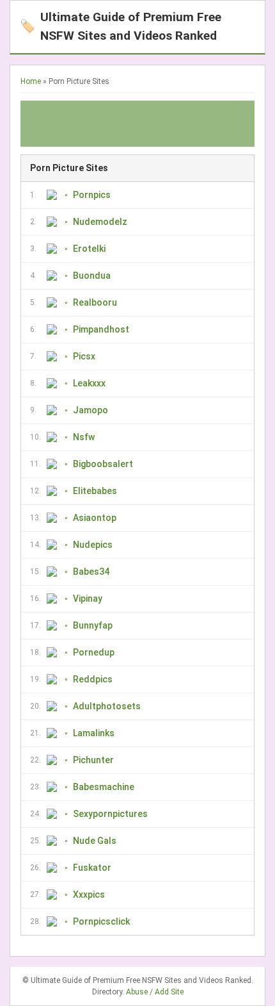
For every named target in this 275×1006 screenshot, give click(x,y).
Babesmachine (103, 787)
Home (30, 81)
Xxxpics (89, 894)
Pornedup (93, 652)
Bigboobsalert (103, 464)
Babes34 (91, 571)
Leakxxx (89, 383)
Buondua (92, 275)
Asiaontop (94, 518)
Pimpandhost (101, 329)
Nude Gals (94, 841)
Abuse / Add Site (155, 991)
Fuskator (92, 867)
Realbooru (95, 302)
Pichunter (93, 760)
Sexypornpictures (110, 814)
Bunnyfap (93, 625)
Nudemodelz (100, 222)
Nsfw (84, 437)
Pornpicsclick (101, 921)
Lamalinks (93, 733)
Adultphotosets (107, 706)
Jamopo (90, 410)
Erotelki (89, 248)
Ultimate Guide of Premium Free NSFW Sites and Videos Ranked (120, 26)
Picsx (84, 356)
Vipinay (87, 598)
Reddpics (93, 679)
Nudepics (93, 545)
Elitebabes (95, 491)
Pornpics (92, 195)
